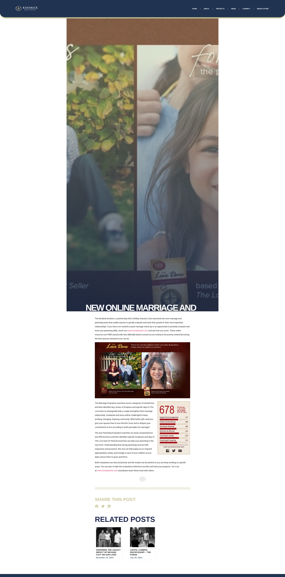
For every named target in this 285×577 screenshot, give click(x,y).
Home (194, 9)
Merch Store (263, 9)
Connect (246, 9)
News (233, 9)
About (206, 9)
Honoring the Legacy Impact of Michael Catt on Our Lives (108, 552)
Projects (220, 9)
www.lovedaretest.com (137, 330)
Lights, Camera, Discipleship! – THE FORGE (140, 552)
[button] (97, 506)
